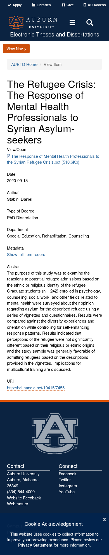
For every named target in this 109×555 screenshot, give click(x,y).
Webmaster (17, 503)
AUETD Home (24, 64)
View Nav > (16, 48)
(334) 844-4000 (21, 491)
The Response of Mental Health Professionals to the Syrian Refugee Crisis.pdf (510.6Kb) (53, 159)
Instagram (68, 485)
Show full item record (26, 254)
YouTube (67, 491)
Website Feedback (24, 498)
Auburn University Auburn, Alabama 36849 (23, 479)
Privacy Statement (35, 545)
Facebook (68, 473)
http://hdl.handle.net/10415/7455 (36, 387)
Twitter (65, 479)
